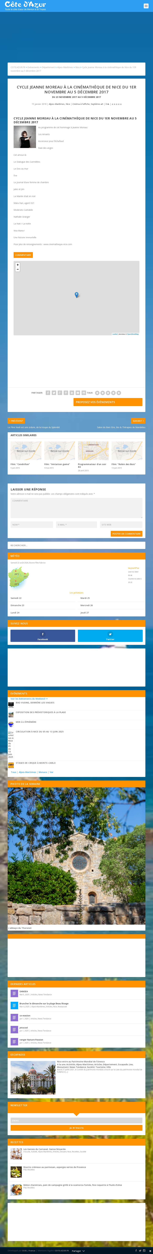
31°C (26, 576)
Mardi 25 (85, 598)
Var (51, 772)
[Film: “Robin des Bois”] (127, 450)
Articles (34, 994)
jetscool (24, 1027)
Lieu (131, 1064)
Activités (70, 1064)
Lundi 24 (15, 612)
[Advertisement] (76, 34)
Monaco (43, 772)
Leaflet (115, 334)
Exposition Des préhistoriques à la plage (41, 712)
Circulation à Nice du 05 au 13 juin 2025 (40, 731)
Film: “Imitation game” (57, 464)
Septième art (97, 104)
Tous (14, 772)
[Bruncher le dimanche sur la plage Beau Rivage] (14, 1005)
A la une (61, 1064)
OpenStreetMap (133, 334)
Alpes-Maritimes (57, 104)
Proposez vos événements (95, 402)
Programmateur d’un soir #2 (92, 465)
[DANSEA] (14, 993)
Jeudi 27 (85, 612)
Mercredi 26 (87, 605)
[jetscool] (14, 1029)
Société (91, 1067)
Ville (108, 1067)
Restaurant (62, 1006)
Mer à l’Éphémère (26, 722)
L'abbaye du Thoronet (20, 928)
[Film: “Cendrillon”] (26, 450)
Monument (63, 1067)
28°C (16, 574)
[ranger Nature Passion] (14, 1041)
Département (110, 1064)
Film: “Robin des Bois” (124, 464)
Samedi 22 (16, 598)
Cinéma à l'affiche (81, 104)
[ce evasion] (14, 1017)
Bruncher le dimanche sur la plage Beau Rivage (44, 1003)
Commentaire (23, 255)
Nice (68, 104)
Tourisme (100, 1067)
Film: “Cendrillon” (20, 464)
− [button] (18, 269)
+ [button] (18, 265)
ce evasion (25, 1015)
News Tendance (45, 994)
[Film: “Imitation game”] (59, 450)
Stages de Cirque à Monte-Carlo (36, 762)
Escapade (123, 1064)
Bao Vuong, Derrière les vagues (35, 702)
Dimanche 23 (17, 605)
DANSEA (24, 991)
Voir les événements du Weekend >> (29, 698)
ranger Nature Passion (31, 1039)
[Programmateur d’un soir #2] (93, 450)
